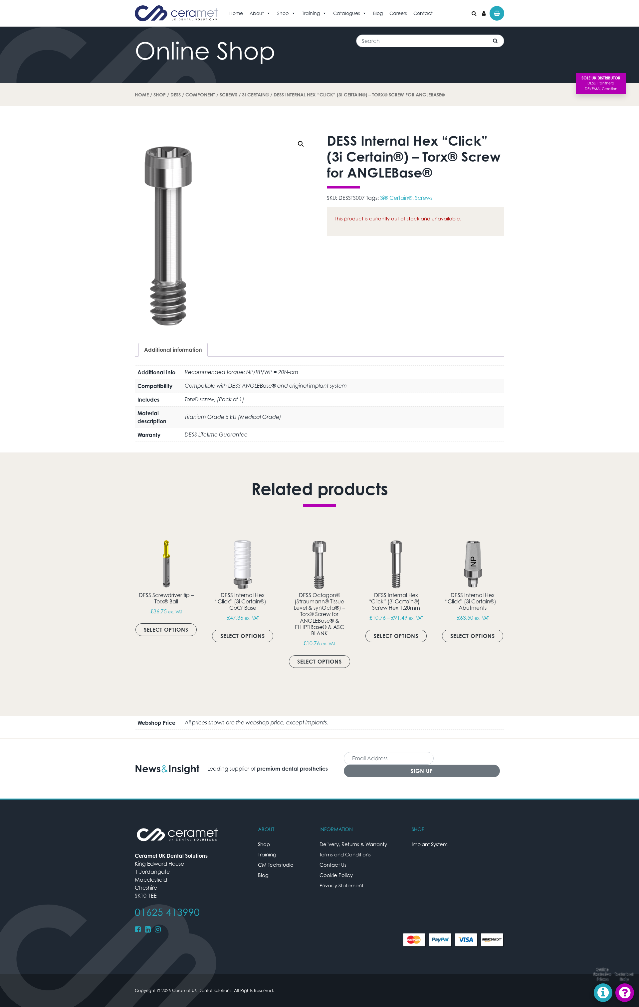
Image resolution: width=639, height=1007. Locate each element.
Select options (166, 629)
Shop (283, 13)
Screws (228, 94)
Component (200, 94)
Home (236, 13)
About (257, 13)
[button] (301, 144)
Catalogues (346, 13)
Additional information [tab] (173, 349)
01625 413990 (167, 912)
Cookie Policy (336, 875)
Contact (423, 13)
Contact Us (333, 865)
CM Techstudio (276, 865)
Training (311, 13)
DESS (175, 94)
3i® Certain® (396, 197)
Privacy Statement (341, 885)
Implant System (430, 844)
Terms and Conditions (345, 854)
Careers (398, 13)
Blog (378, 13)
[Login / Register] (484, 13)
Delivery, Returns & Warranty (353, 844)
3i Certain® (255, 94)
